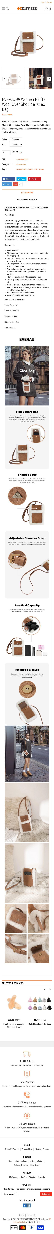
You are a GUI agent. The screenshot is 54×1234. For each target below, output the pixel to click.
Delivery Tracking (21, 1165)
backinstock (33, 169)
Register (49, 2)
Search (21, 1215)
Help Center (35, 1165)
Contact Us (31, 1215)
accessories (21, 169)
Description (27, 193)
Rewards (41, 1177)
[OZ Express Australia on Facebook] (25, 1205)
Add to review (7, 114)
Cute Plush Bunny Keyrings (40, 1024)
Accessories (21, 164)
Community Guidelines (18, 1161)
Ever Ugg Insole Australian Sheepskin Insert (14, 1025)
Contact (46, 1149)
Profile (24, 1177)
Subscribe (46, 1194)
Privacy (38, 1149)
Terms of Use (27, 1149)
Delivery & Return (36, 1161)
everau (41, 169)
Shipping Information (27, 199)
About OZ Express (12, 1149)
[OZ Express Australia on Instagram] (29, 1205)
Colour (4, 139)
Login (43, 2)
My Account (14, 1177)
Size (4, 145)
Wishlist (32, 1177)
